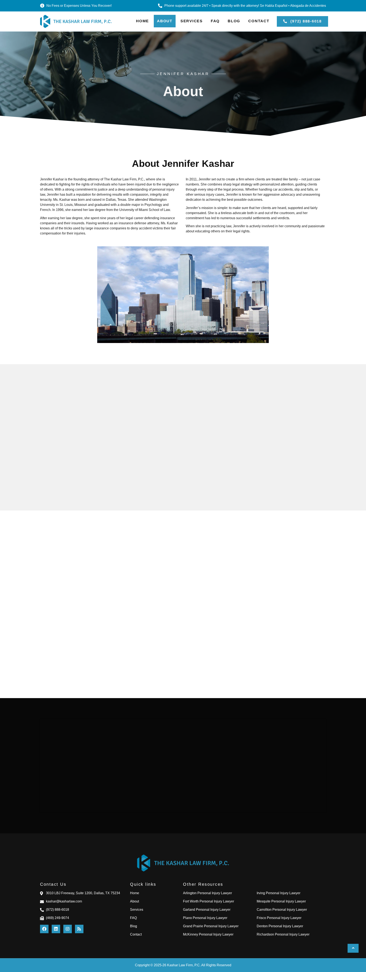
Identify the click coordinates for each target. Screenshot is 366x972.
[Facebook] (44, 929)
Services (191, 21)
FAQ (215, 21)
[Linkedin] (56, 929)
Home (142, 21)
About (164, 21)
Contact (258, 21)
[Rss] (79, 929)
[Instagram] (67, 929)
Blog (234, 21)
